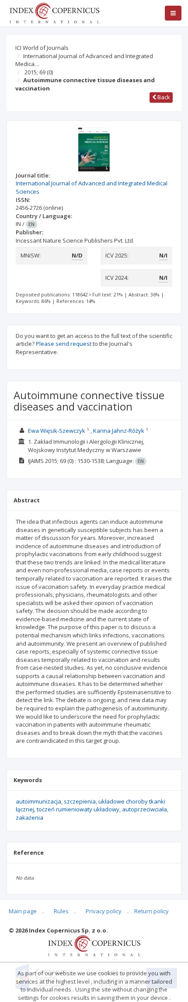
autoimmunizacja (38, 801)
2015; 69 (38, 72)
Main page (23, 911)
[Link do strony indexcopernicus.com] (94, 945)
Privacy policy (104, 911)
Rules (61, 911)
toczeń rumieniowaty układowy (78, 809)
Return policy (151, 911)
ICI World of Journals (42, 48)
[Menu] (173, 13)
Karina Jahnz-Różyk (118, 431)
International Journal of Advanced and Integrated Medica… (84, 60)
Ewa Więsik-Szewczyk (56, 431)
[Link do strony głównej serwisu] (54, 12)
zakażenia (29, 817)
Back (163, 97)
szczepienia (80, 801)
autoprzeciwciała (144, 809)
